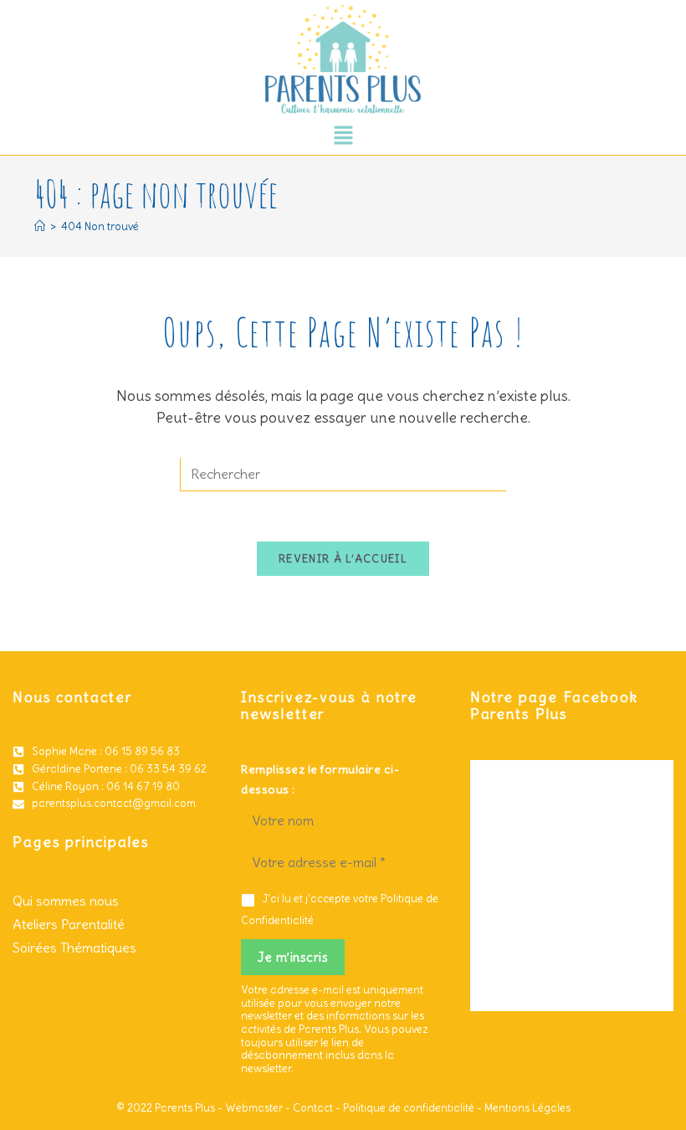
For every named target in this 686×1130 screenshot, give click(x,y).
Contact (313, 1108)
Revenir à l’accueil (343, 559)
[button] (343, 136)
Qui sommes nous (66, 900)
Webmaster (254, 1108)
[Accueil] (39, 226)
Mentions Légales (527, 1108)
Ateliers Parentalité (69, 924)
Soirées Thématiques (74, 947)
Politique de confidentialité (408, 1108)
